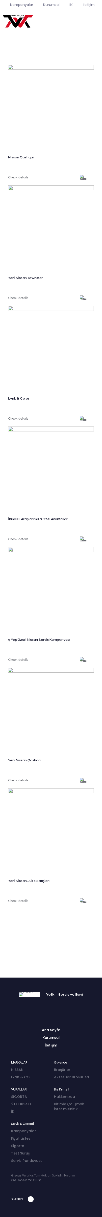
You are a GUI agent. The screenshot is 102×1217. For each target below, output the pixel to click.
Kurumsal (51, 1037)
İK (12, 1111)
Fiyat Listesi (21, 1138)
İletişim (51, 1045)
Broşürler (62, 1069)
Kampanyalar (23, 1131)
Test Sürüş (20, 1153)
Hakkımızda (64, 1096)
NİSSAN (17, 1069)
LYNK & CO (20, 1077)
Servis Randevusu (27, 1160)
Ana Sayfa (51, 1029)
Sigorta (17, 1145)
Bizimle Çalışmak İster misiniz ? (69, 1106)
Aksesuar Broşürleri (71, 1077)
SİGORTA (19, 1096)
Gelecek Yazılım (26, 1180)
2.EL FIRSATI (21, 1104)
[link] (51, 107)
